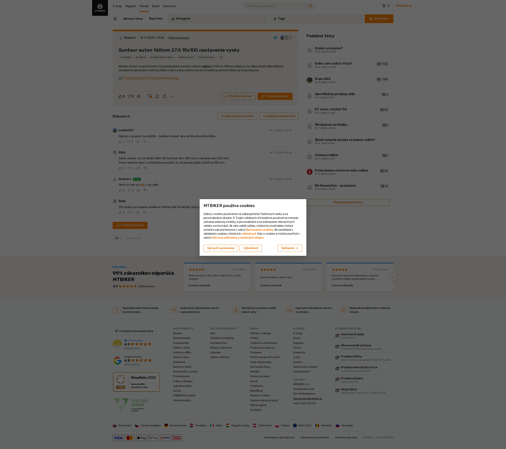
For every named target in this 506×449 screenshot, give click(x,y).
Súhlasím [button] (290, 248)
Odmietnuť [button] (251, 248)
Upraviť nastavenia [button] (220, 248)
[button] (249, 233)
